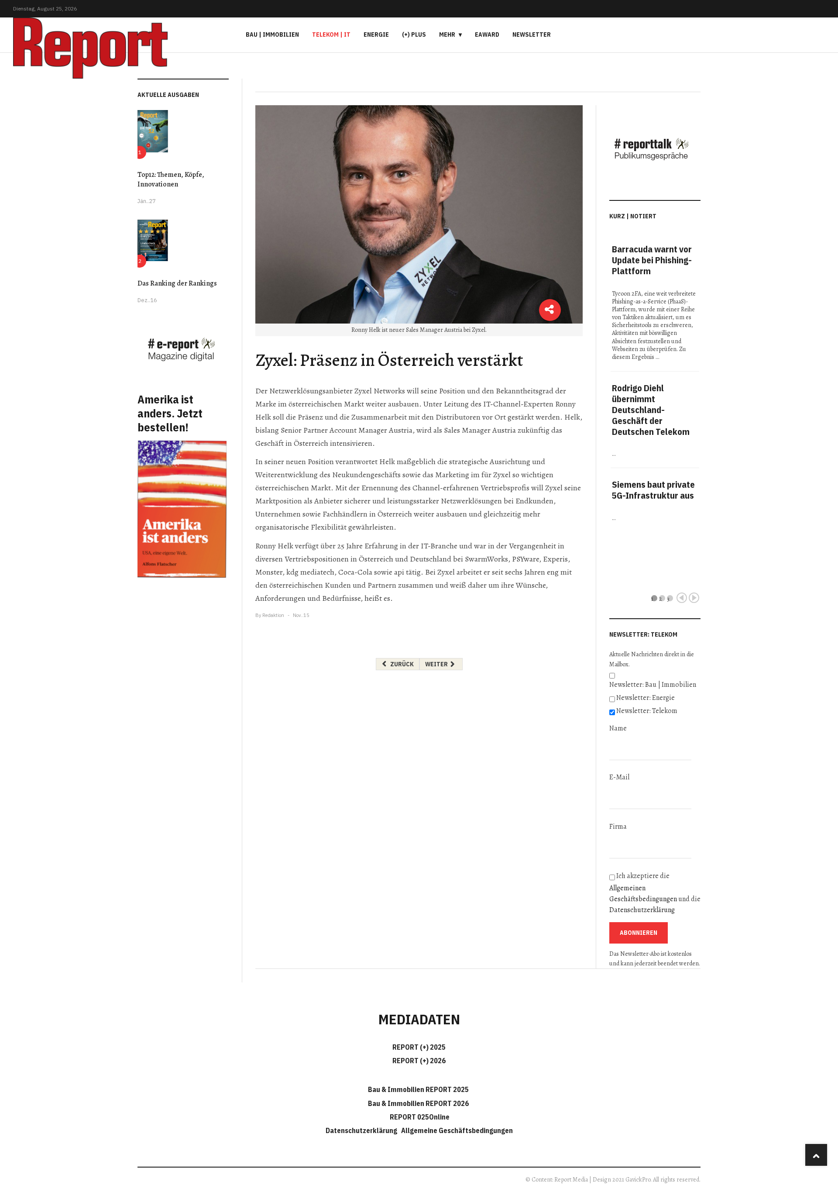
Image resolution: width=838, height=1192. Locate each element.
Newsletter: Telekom (646, 711)
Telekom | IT (331, 34)
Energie (376, 34)
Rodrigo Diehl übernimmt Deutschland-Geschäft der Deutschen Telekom (651, 410)
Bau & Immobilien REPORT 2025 (418, 1089)
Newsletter (531, 34)
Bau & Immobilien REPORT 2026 (418, 1103)
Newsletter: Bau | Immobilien (652, 684)
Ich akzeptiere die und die (655, 893)
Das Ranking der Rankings (177, 283)
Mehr (447, 34)
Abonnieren (638, 933)
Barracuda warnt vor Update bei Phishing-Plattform (652, 260)
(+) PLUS (414, 34)
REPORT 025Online (419, 1117)
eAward (487, 34)
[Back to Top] (816, 1155)
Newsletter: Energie (645, 698)
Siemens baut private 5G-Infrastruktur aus (653, 490)
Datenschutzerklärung (642, 910)
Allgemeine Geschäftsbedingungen (457, 1130)
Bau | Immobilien (272, 34)
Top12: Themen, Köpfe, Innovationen (170, 179)
